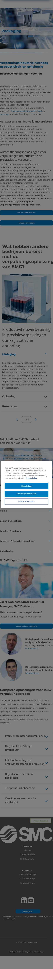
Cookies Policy (31, 478)
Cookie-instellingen (26, 501)
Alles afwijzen (26, 486)
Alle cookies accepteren (26, 494)
